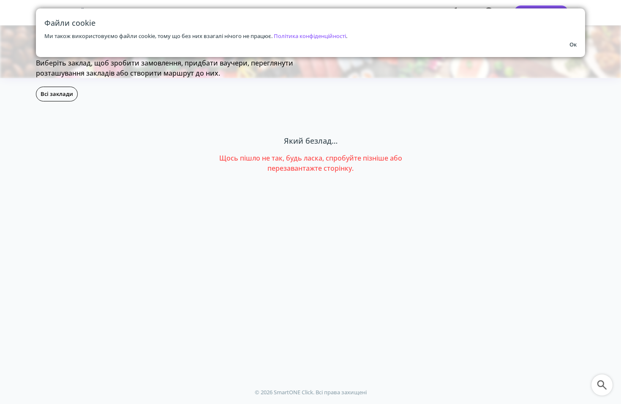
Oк (573, 44)
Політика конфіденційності (310, 36)
